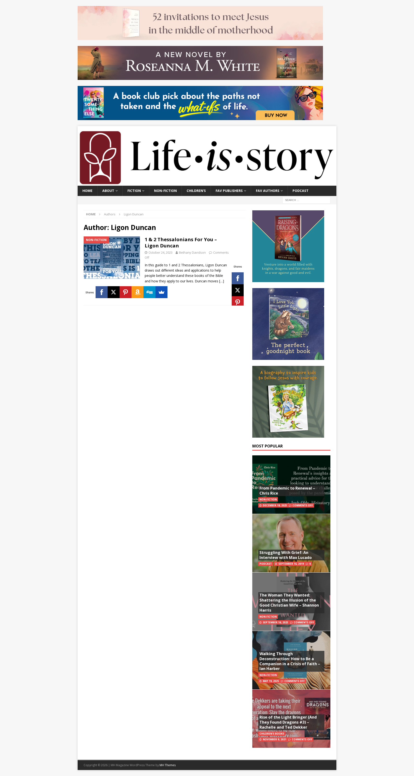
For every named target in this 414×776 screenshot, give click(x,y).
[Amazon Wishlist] (138, 292)
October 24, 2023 (160, 252)
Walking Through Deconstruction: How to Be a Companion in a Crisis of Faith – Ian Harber (289, 661)
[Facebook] (238, 278)
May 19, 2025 (271, 681)
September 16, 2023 (275, 622)
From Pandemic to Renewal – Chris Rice (287, 491)
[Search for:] (306, 199)
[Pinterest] (238, 302)
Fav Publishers (229, 190)
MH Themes (168, 765)
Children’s (196, 190)
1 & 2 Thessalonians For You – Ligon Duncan (181, 242)
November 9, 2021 (274, 739)
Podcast (301, 190)
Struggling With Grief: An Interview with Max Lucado (285, 555)
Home (87, 190)
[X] (238, 290)
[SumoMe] (161, 292)
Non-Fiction (165, 190)
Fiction (134, 190)
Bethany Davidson (192, 252)
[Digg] (149, 292)
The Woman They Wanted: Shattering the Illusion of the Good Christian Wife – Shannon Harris (289, 602)
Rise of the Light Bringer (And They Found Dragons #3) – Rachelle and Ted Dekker (288, 722)
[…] (221, 281)
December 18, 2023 (275, 505)
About (108, 190)
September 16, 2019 (291, 563)
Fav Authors (267, 190)
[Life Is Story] (207, 183)
